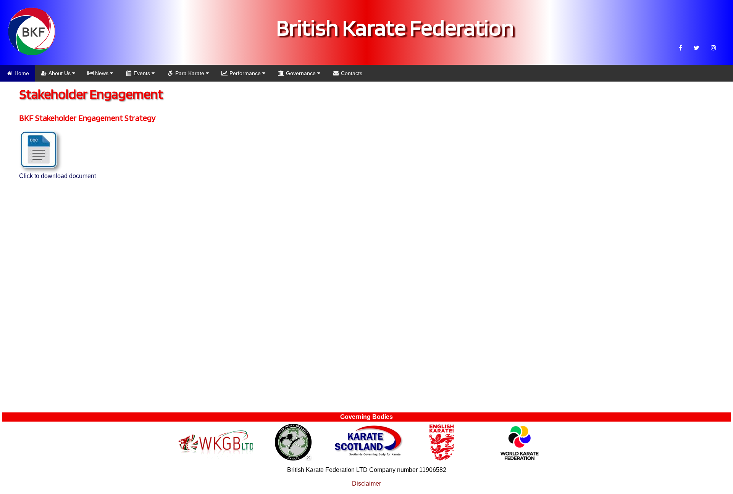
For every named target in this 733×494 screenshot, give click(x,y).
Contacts (350, 73)
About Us (59, 73)
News (102, 73)
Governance (300, 73)
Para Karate (190, 73)
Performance (245, 73)
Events (142, 73)
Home (21, 73)
